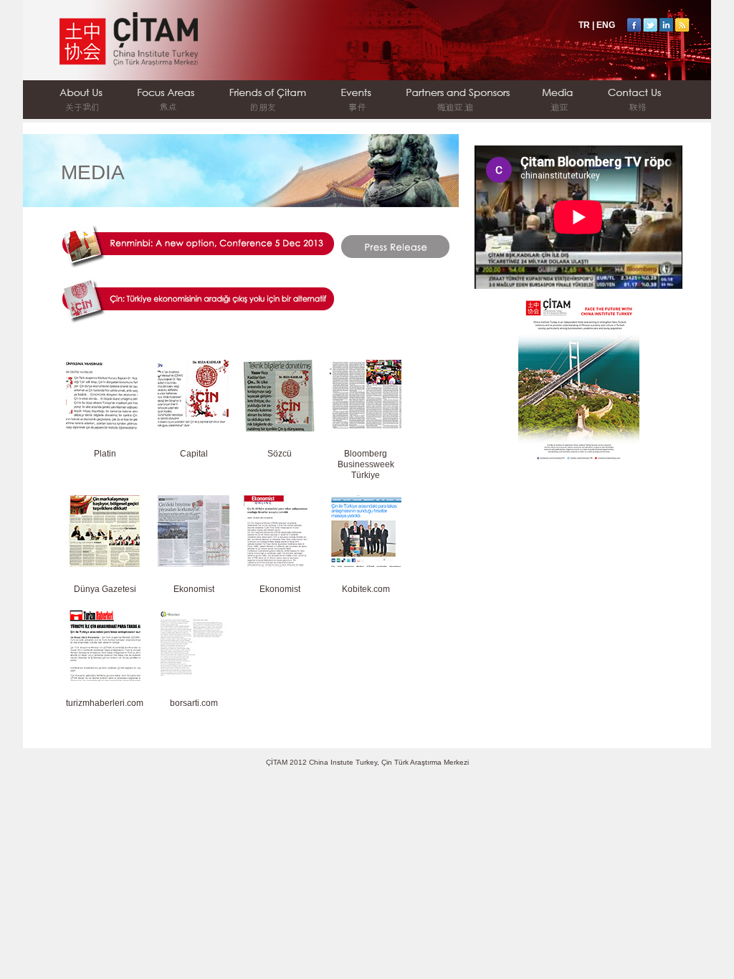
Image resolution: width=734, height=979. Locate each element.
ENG (605, 25)
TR (584, 25)
